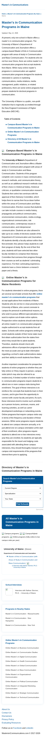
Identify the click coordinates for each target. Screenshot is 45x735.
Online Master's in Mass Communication (21, 670)
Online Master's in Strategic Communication (22, 693)
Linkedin (29, 728)
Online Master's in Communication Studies (22, 652)
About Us (6, 709)
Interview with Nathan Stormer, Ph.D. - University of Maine (25, 566)
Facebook (17, 728)
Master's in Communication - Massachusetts (22, 614)
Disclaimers (7, 716)
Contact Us (6, 713)
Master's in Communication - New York (20, 625)
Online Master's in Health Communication (21, 661)
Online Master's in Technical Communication (22, 697)
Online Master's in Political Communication (22, 681)
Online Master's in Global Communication (21, 666)
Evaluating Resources (11, 723)
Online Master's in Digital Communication (21, 657)
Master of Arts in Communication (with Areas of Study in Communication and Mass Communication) (23, 560)
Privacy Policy (8, 719)
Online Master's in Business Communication (22, 648)
